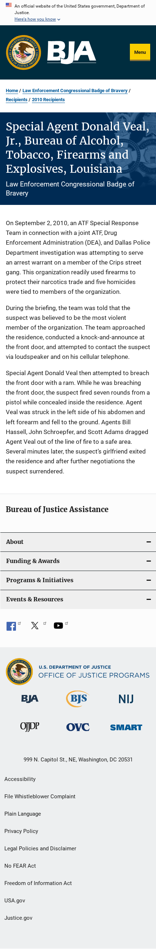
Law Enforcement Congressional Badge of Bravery (75, 90)
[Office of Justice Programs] (23, 52)
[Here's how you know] (78, 12)
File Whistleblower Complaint (39, 796)
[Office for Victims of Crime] (78, 732)
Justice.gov (18, 918)
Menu (140, 52)
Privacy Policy (21, 831)
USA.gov (14, 900)
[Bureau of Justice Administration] (29, 704)
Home (12, 90)
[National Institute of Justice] (126, 704)
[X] (37, 628)
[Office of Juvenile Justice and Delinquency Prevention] (29, 733)
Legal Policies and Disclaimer (40, 848)
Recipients (17, 99)
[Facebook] (14, 628)
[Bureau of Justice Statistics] (78, 708)
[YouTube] (61, 628)
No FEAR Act (20, 866)
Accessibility (20, 779)
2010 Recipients (48, 99)
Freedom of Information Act (38, 883)
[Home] (71, 52)
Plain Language (22, 814)
